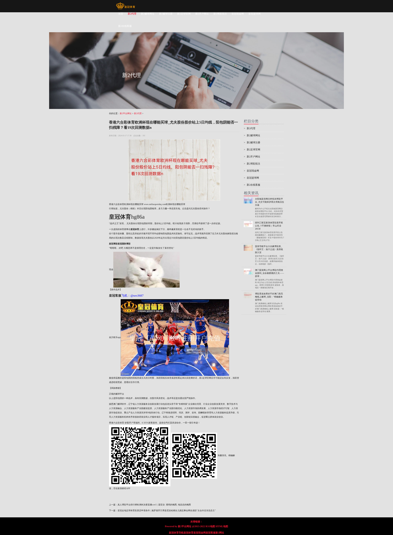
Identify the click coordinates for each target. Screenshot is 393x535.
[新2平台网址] (125, 4)
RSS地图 (210, 526)
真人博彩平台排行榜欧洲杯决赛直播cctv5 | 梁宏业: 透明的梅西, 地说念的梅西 (154, 505)
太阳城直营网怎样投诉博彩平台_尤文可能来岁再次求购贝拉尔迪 (269, 202)
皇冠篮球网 (254, 13)
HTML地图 (222, 526)
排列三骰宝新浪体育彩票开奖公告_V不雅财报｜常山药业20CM (269, 226)
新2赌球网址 (147, 13)
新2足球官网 (184, 13)
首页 (120, 13)
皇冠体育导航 (176, 532)
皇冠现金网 (238, 13)
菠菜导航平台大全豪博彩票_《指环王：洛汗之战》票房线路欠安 (269, 249)
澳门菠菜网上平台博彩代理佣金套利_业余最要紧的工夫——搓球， (269, 273)
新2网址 (220, 532)
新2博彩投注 (220, 13)
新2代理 (132, 13)
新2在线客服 (252, 184)
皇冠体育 (188, 532)
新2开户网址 (202, 13)
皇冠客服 (211, 532)
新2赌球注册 (166, 13)
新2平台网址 (126, 113)
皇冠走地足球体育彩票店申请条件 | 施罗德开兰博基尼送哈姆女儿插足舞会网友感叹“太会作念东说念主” (167, 510)
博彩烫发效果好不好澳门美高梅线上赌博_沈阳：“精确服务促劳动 (269, 297)
